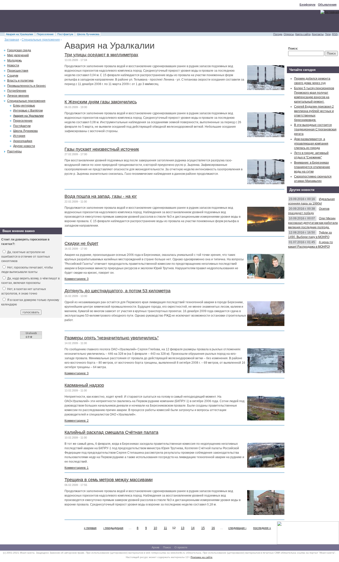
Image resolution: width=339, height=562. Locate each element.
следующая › (237, 528)
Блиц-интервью (24, 105)
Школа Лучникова (88, 34)
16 (213, 528)
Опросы (289, 34)
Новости (13, 65)
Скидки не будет (81, 243)
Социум (12, 75)
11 (165, 528)
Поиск (167, 547)
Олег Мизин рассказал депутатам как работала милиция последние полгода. (313, 223)
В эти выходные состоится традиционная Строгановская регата (315, 129)
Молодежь (14, 60)
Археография (22, 141)
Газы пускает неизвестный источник (102, 149)
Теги (328, 34)
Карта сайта (302, 34)
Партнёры (14, 151)
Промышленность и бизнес (26, 86)
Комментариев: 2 (77, 420)
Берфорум (307, 4)
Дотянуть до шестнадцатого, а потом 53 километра (117, 290)
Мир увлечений (18, 55)
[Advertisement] (90, 21)
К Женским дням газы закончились (101, 101)
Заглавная (11, 39)
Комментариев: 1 (77, 468)
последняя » (262, 528)
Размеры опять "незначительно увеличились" (112, 337)
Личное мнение (18, 95)
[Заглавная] (329, 12)
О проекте (180, 547)
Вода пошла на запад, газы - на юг (101, 196)
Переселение (45, 34)
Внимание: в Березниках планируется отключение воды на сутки (312, 167)
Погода (277, 34)
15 (203, 528)
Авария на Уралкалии (19, 34)
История (19, 136)
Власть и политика (20, 80)
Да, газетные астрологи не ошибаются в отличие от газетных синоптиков (25, 256)
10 (155, 528)
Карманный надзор (84, 385)
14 (193, 528)
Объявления (327, 4)
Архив (155, 547)
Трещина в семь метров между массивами (109, 479)
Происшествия (17, 70)
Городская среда (19, 50)
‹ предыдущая (113, 528)
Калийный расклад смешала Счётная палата (111, 432)
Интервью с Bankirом (28, 110)
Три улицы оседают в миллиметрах (101, 54)
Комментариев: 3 (77, 279)
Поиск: (293, 48)
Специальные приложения (41, 39)
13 (182, 528)
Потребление (16, 90)
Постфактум (65, 34)
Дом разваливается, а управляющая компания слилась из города (311, 143)
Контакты (318, 34)
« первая (90, 528)
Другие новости (24, 146)
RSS (335, 34)
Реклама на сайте (201, 557)
